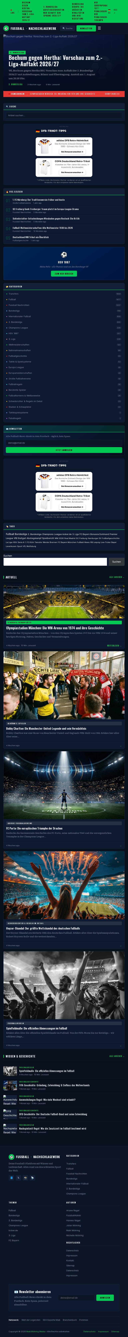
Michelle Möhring (75, 1235)
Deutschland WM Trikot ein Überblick (31, 237)
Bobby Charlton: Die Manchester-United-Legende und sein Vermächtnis (46, 728)
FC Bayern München (67, 542)
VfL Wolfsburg (29, 546)
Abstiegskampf (34, 538)
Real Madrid (69, 538)
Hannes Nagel (73, 1220)
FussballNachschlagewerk (30, 28)
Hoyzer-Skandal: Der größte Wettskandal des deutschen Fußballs (43, 928)
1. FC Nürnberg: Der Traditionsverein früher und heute (39, 199)
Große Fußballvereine (22, 203)
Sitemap (70, 1265)
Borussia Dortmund (99, 534)
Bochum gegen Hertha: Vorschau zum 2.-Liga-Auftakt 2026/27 (28, 11)
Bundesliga (21, 534)
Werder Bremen (50, 542)
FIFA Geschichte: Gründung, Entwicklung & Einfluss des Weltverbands (54, 1085)
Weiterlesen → (114, 645)
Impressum (72, 1255)
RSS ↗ (115, 11)
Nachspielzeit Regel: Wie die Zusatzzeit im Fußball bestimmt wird (52, 1128)
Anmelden (105, 1297)
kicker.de (67, 534)
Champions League (52, 534)
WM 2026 (59, 538)
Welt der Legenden (31, 1320)
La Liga (9, 542)
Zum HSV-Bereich (64, 273)
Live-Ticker (106, 542)
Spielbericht (48, 538)
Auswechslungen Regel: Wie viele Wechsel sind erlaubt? (47, 1099)
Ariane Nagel (72, 1210)
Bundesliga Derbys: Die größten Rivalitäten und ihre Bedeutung (78, 11)
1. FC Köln (29, 542)
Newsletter (86, 28)
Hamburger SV (95, 538)
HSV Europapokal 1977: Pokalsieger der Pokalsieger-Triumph (101, 11)
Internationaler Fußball (77, 1183)
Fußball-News (83, 542)
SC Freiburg (81, 538)
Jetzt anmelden (64, 450)
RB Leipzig (95, 542)
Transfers (71, 1163)
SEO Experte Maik (51, 1320)
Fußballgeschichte (20, 240)
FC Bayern (85, 534)
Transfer (38, 542)
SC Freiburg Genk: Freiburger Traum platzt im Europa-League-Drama (46, 209)
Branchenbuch (70, 1320)
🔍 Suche (67, 28)
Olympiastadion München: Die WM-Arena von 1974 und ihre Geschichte (62, 94)
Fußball (10, 534)
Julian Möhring (73, 1225)
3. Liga (75, 534)
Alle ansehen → (117, 577)
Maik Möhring (73, 1230)
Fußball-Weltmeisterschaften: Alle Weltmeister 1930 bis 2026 (43, 227)
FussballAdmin (73, 1215)
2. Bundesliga (35, 534)
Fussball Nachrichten (22, 212)
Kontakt (70, 1260)
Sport (19, 546)
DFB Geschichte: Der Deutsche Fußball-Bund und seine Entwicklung (53, 1114)
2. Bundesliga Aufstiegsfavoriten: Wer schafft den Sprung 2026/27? (54, 11)
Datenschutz (72, 1250)
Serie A (21, 542)
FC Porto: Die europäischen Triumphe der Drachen (34, 828)
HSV (15, 542)
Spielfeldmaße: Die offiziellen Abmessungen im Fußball (36, 1028)
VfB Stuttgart (20, 538)
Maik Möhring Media (35, 1331)
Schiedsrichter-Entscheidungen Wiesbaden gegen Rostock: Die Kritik (46, 218)
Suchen (8, 555)
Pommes (83, 1320)
